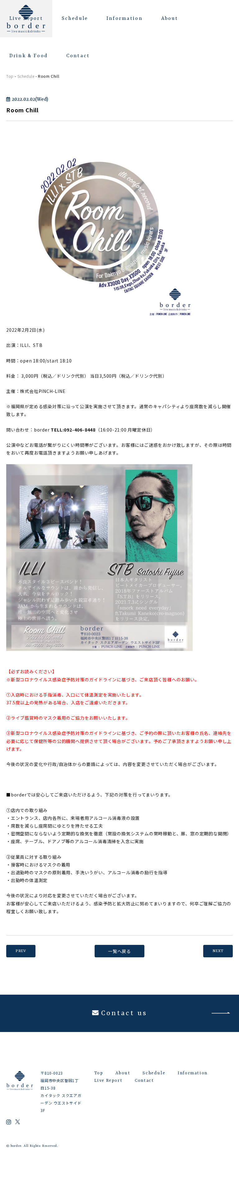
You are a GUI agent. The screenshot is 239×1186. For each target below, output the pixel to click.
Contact (78, 56)
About (169, 18)
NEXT (218, 951)
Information (124, 18)
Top (10, 76)
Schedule (75, 18)
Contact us (124, 1013)
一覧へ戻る (119, 951)
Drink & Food (28, 56)
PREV (21, 951)
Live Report (26, 18)
